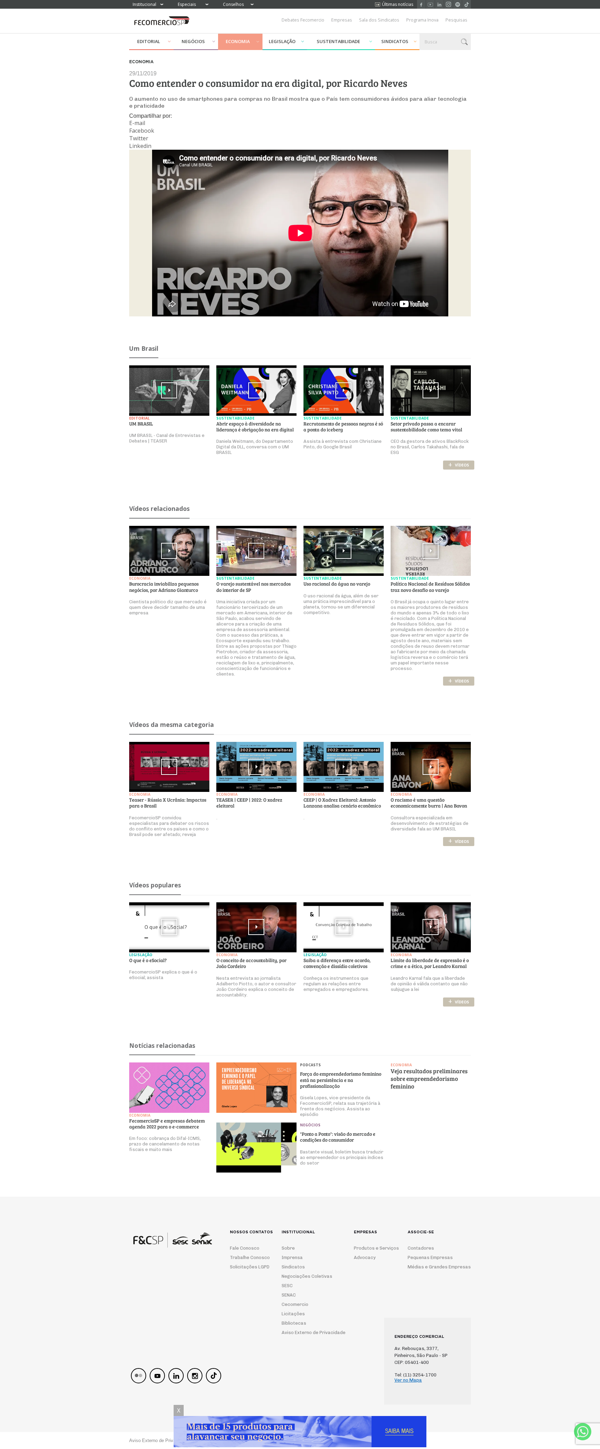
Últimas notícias (397, 4)
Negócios (193, 41)
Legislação (282, 41)
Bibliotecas (294, 1323)
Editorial (148, 41)
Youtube (430, 4)
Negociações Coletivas (307, 1276)
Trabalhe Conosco (247, 1257)
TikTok (466, 4)
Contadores (421, 1248)
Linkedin (439, 4)
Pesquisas (456, 20)
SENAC (289, 1295)
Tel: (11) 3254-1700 (415, 1374)
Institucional (144, 4)
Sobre (288, 1248)
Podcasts (310, 1064)
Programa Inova (422, 20)
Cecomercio (295, 1304)
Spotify (457, 4)
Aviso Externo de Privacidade (307, 1332)
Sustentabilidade (338, 41)
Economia (238, 41)
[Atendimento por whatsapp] (582, 1431)
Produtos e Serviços (372, 1248)
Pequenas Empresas (430, 1257)
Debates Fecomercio (303, 20)
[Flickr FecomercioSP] (138, 1375)
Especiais (187, 4)
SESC (287, 1285)
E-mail (137, 123)
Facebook (421, 4)
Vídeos (458, 465)
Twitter (138, 138)
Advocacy (365, 1257)
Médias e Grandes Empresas (433, 1266)
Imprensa (292, 1257)
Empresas (341, 20)
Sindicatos (394, 41)
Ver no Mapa (408, 1380)
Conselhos (233, 4)
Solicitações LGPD (247, 1266)
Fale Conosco (244, 1248)
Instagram (448, 4)
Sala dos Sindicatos (379, 20)
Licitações (293, 1313)
